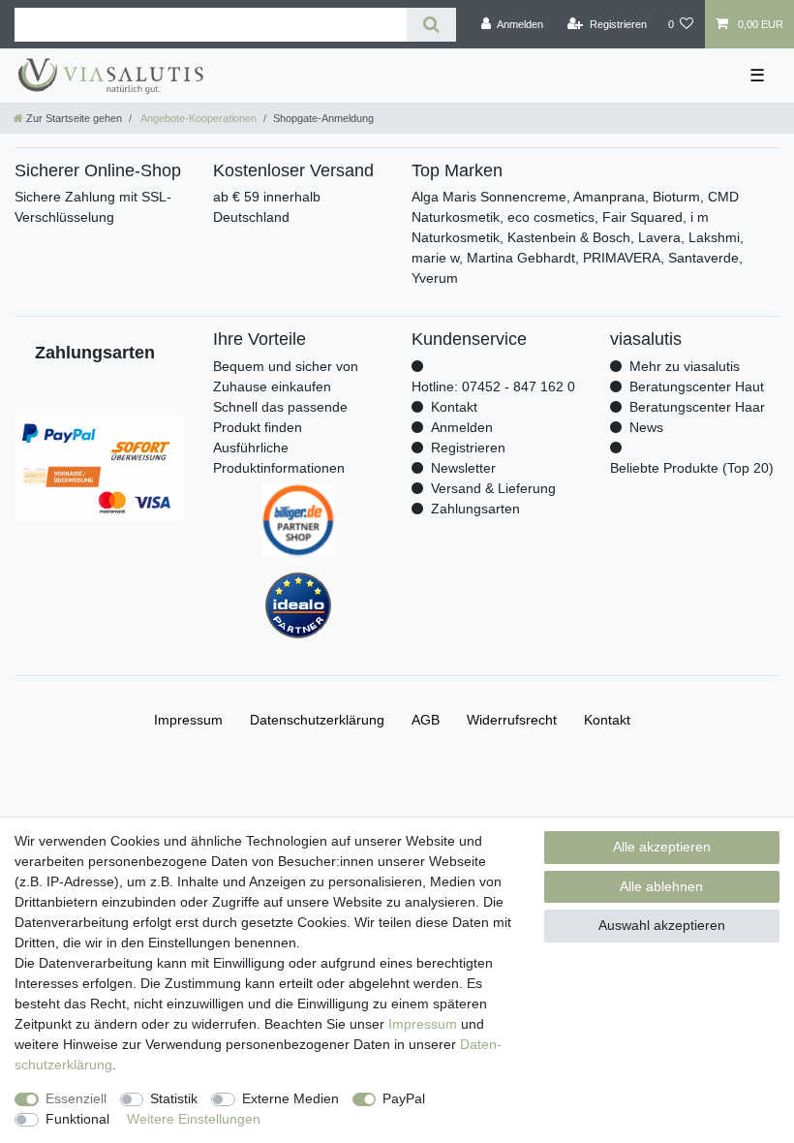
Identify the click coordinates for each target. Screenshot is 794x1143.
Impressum (422, 1024)
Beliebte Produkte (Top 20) (692, 468)
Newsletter (463, 468)
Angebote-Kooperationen (197, 118)
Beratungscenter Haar (697, 407)
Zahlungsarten (475, 508)
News (646, 427)
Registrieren (468, 447)
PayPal (403, 1098)
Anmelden (462, 427)
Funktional (77, 1119)
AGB (426, 719)
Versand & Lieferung (493, 488)
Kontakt (454, 407)
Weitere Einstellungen (193, 1119)
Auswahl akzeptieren (661, 925)
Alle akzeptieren (662, 846)
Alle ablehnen (661, 886)
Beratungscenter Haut (696, 386)
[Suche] (431, 25)
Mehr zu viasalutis (684, 366)
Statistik (174, 1098)
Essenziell (76, 1098)
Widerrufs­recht (512, 719)
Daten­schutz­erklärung (317, 719)
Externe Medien (290, 1098)
